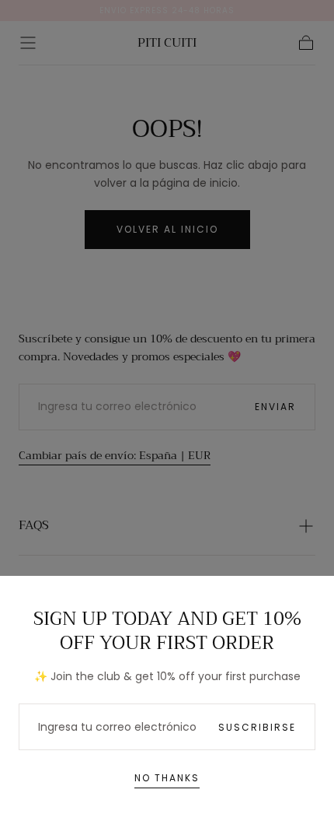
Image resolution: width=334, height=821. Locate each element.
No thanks (167, 777)
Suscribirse (257, 727)
